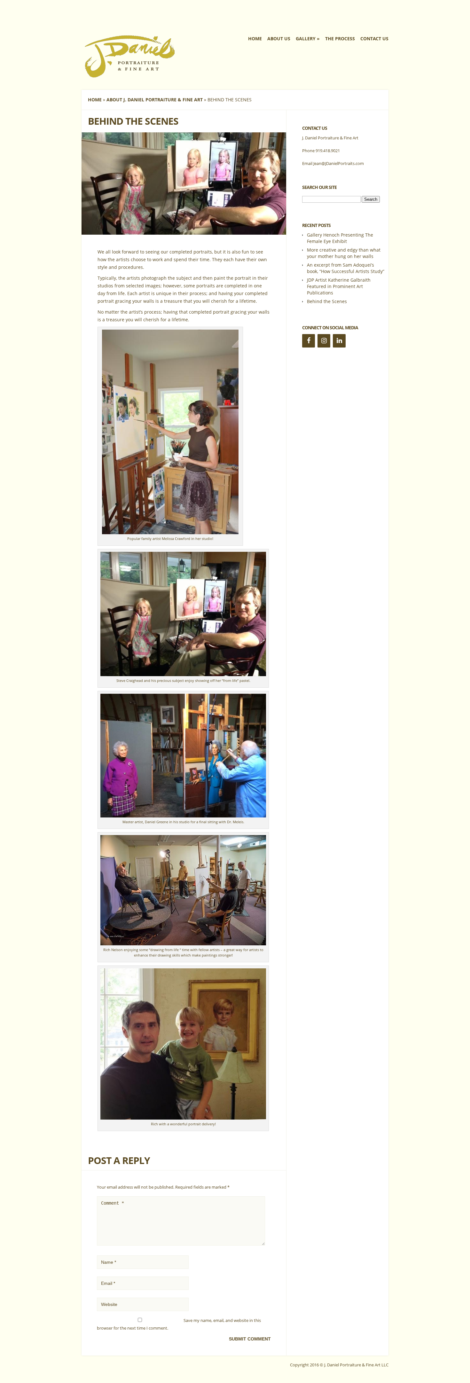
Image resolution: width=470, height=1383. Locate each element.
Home (255, 38)
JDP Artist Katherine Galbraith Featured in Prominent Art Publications (339, 286)
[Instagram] (323, 341)
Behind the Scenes (327, 301)
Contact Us (374, 38)
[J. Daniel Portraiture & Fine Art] (129, 76)
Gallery (306, 38)
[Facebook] (308, 341)
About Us (278, 38)
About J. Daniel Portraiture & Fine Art (154, 100)
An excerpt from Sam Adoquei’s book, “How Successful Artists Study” (345, 268)
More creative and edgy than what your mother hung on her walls (343, 253)
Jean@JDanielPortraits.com (338, 163)
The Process (340, 38)
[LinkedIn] (339, 341)
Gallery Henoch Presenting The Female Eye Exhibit (340, 238)
